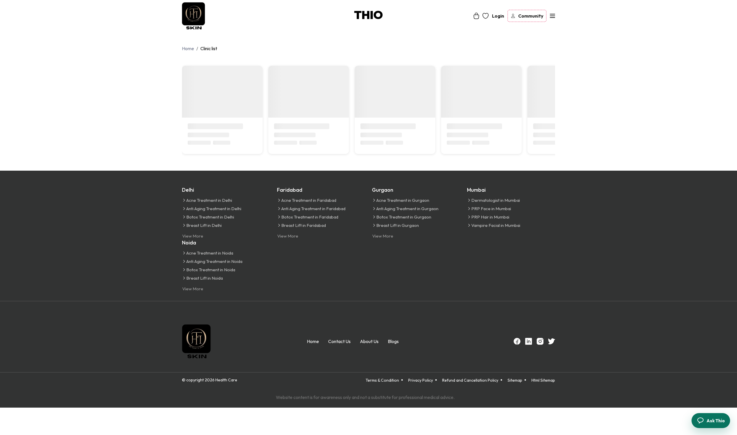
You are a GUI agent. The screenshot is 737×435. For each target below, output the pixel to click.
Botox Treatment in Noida (210, 269)
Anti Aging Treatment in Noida (214, 261)
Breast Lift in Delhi (204, 225)
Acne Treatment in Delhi (209, 200)
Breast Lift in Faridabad (303, 225)
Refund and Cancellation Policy (470, 380)
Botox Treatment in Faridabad (309, 217)
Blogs (393, 341)
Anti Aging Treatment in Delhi (213, 208)
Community (530, 16)
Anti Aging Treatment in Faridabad (313, 208)
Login (498, 16)
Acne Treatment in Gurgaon (402, 200)
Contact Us (339, 341)
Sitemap (515, 380)
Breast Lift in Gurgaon (397, 225)
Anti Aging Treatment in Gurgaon (407, 208)
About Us (369, 341)
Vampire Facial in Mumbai (495, 225)
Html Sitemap (543, 380)
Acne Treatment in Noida (209, 253)
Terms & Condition (382, 380)
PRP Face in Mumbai (491, 208)
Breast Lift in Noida (204, 278)
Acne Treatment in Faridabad (308, 200)
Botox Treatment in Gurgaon (403, 217)
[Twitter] (551, 341)
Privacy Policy (420, 380)
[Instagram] (540, 341)
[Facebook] (517, 341)
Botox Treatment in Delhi (210, 217)
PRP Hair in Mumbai (490, 217)
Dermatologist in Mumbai (495, 200)
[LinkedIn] (528, 341)
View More (192, 236)
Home (313, 341)
